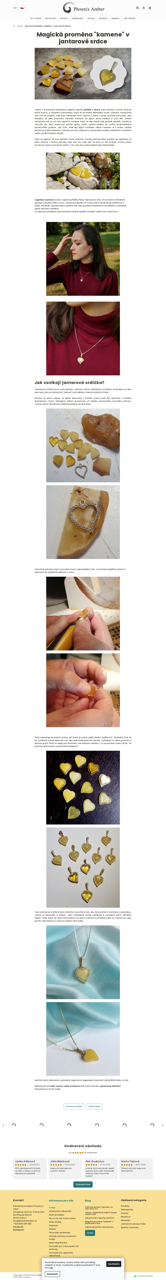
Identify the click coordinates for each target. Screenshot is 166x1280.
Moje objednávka (58, 1242)
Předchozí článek (74, 1106)
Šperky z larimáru (130, 1227)
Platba (52, 1229)
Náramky (125, 1220)
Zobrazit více (83, 1184)
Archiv (90, 1233)
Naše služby (55, 1222)
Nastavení (52, 1274)
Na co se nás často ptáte (62, 1218)
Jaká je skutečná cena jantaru (99, 1227)
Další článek (94, 1106)
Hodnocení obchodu (82, 1146)
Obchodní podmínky (59, 1232)
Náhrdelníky (127, 1209)
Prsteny (125, 1213)
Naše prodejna (56, 1214)
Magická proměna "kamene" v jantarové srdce (99, 1222)
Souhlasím (113, 1264)
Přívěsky (125, 1206)
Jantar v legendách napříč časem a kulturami (101, 1213)
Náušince (125, 1216)
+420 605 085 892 (22, 1223)
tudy (57, 1089)
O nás (52, 1207)
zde (51, 1267)
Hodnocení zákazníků (60, 1211)
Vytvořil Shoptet (145, 1276)
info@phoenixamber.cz (25, 1220)
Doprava (53, 1225)
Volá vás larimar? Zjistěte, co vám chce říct (99, 1208)
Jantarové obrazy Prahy (133, 1223)
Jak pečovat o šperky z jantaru (99, 1218)
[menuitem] (35, 18)
